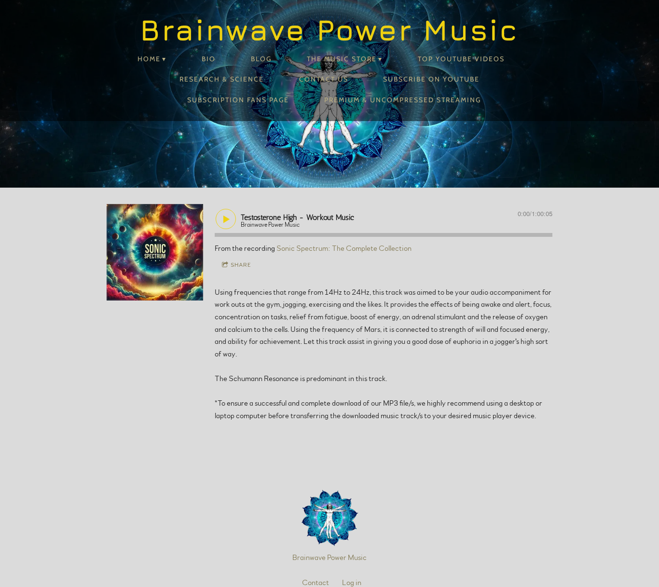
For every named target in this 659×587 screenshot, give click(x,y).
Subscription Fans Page (238, 100)
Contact (315, 583)
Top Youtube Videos (461, 59)
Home (149, 59)
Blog (261, 59)
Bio (209, 59)
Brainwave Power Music (329, 557)
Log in (351, 583)
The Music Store (342, 59)
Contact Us (323, 79)
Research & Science (221, 79)
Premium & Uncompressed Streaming (402, 100)
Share (241, 265)
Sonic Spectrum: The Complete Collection (344, 248)
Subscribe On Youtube (431, 79)
